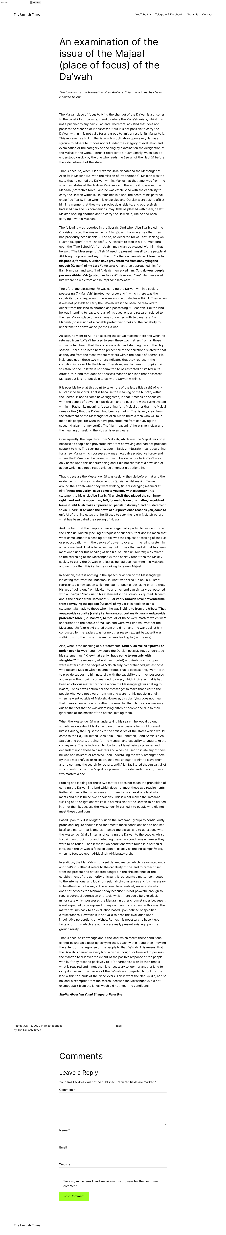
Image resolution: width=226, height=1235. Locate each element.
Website (64, 1164)
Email (64, 1147)
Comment (67, 1089)
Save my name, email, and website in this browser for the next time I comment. (111, 1183)
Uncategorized (53, 1025)
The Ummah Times (27, 14)
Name (64, 1130)
